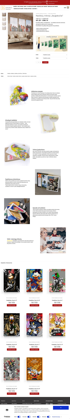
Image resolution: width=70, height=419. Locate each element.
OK (61, 407)
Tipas (37, 58)
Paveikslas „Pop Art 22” (34, 300)
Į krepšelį (45, 62)
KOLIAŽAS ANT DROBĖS (32, 6)
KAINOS (25, 6)
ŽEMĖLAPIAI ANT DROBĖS (53, 6)
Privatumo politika (27, 403)
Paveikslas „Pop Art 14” (57, 344)
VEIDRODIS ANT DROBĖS (18, 8)
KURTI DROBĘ (20, 6)
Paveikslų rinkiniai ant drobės (41, 13)
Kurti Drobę (4, 403)
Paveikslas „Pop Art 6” (57, 300)
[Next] (31, 31)
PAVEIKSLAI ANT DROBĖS (42, 6)
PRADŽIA (15, 6)
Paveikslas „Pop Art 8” (11, 344)
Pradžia (3, 400)
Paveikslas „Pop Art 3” (11, 300)
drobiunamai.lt (38, 403)
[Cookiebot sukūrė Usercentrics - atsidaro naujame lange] (7, 417)
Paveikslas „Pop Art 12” (11, 388)
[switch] (29, 417)
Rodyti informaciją (56, 416)
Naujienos (14, 403)
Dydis (37, 54)
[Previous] (10, 31)
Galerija (14, 400)
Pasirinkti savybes (11, 305)
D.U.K (23, 400)
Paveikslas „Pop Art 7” (34, 344)
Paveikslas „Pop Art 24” (34, 388)
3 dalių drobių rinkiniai (52, 13)
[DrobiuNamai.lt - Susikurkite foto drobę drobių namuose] (6, 8)
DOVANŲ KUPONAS (28, 8)
